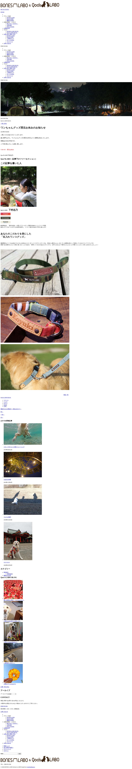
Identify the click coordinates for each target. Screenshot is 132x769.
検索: (2, 753)
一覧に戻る (4, 123)
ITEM (2, 12)
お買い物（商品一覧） (10, 34)
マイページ (10, 41)
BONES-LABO (11, 17)
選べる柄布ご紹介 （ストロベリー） (14, 600)
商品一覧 (66, 394)
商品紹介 (6, 572)
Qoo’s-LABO (10, 19)
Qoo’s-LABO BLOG (12, 32)
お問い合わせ (7, 43)
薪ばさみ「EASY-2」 (12, 23)
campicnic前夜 (7, 479)
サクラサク (7, 562)
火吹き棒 (9, 25)
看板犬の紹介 (10, 20)
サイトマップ (7, 749)
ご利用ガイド (10, 38)
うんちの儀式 (7, 517)
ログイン (6, 750)
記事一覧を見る (5, 687)
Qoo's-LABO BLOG (6, 397)
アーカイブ (4, 694)
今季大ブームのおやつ (10, 684)
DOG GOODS (10, 26)
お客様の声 (7, 28)
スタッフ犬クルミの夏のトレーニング (14, 447)
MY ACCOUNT (5, 9)
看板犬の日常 (7, 575)
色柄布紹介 (10, 574)
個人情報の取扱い (8, 747)
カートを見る (10, 40)
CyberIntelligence (30, 767)
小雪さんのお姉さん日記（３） (12, 621)
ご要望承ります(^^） (9, 663)
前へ (2, 411)
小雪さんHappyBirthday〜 (10, 642)
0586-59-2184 (4, 706)
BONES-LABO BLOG (12, 31)
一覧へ (2, 414)
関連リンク (7, 746)
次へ (2, 417)
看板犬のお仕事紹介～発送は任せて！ (11, 409)
